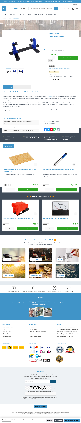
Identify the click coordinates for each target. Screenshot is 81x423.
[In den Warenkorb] (28, 189)
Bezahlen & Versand (8, 327)
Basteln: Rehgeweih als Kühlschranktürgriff (67, 333)
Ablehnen (49, 420)
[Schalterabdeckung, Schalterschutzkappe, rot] (20, 208)
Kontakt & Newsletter (8, 333)
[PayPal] (31, 347)
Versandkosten (37, 412)
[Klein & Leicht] (9, 347)
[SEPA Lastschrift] (48, 347)
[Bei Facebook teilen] (45, 129)
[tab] (8, 87)
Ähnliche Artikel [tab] (8, 146)
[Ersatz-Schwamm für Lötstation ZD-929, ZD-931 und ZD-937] (21, 159)
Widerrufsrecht (33, 329)
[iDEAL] (49, 351)
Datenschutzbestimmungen (35, 397)
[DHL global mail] (21, 347)
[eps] (43, 351)
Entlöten (50, 96)
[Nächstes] (44, 49)
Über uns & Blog (7, 331)
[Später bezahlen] (36, 351)
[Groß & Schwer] (15, 347)
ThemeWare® (55, 413)
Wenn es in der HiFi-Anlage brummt (66, 327)
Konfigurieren (58, 420)
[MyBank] (38, 356)
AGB (31, 333)
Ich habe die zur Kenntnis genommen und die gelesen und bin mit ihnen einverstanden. (40, 398)
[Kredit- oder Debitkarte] (39, 347)
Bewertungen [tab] (26, 87)
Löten (33, 96)
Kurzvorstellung (7, 336)
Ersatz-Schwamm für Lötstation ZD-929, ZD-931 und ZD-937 (20, 170)
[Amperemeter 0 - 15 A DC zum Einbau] (60, 208)
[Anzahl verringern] (50, 57)
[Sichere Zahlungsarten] (60, 350)
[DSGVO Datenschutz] (60, 360)
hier (40, 304)
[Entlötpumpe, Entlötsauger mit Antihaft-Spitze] (60, 159)
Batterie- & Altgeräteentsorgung (38, 331)
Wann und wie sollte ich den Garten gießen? (68, 329)
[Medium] (4, 347)
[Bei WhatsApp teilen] (55, 129)
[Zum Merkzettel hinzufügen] (35, 164)
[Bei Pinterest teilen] (51, 129)
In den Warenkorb (68, 58)
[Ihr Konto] (69, 8)
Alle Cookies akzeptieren (72, 420)
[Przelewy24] (34, 360)
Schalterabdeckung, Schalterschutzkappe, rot (18, 218)
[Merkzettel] (64, 8)
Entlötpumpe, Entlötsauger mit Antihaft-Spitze (58, 169)
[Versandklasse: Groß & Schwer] (7, 185)
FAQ (4, 329)
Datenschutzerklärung (35, 336)
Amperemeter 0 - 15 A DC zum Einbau (55, 218)
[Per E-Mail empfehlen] (58, 129)
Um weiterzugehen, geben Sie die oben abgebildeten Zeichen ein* (40, 391)
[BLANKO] (77, 35)
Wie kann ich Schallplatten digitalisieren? (67, 331)
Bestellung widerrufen (40, 406)
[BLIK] (46, 360)
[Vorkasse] (31, 351)
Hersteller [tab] (17, 87)
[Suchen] (56, 8)
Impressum (33, 327)
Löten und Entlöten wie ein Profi (65, 336)
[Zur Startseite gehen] (13, 8)
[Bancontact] (31, 356)
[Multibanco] (40, 360)
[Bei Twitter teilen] (48, 129)
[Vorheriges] (4, 49)
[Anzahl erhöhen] (56, 57)
